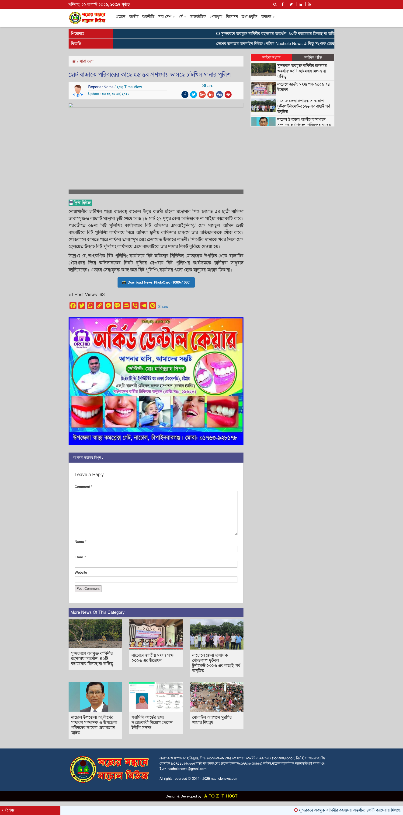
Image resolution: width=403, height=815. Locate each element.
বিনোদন (232, 16)
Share (163, 306)
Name (81, 541)
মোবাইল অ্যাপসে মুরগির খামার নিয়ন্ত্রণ (212, 720)
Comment (83, 487)
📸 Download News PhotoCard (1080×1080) (156, 282)
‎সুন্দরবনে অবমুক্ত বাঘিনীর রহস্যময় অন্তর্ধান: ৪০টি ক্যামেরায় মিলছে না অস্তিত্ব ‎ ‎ (260, 33)
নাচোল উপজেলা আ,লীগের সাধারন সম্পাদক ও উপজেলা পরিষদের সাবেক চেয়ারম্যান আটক (94, 725)
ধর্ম (181, 16)
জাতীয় (134, 16)
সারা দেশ (165, 16)
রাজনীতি (148, 16)
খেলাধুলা (216, 16)
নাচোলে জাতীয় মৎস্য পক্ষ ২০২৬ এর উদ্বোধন (153, 658)
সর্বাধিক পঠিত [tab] (313, 57)
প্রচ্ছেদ (120, 16)
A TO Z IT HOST (220, 796)
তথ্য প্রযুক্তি (249, 16)
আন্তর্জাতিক (198, 16)
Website (81, 572)
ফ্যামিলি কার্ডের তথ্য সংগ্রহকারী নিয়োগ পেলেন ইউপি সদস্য (152, 723)
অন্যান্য (266, 16)
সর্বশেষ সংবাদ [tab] (271, 57)
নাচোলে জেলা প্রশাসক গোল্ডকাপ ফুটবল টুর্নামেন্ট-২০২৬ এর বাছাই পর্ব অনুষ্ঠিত (216, 663)
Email (80, 557)
